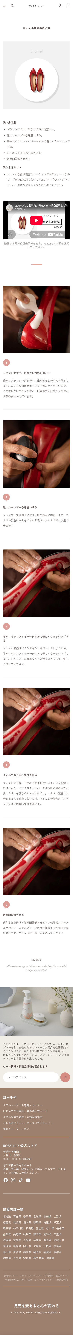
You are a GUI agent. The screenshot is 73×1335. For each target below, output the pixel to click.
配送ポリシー (62, 1275)
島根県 (17, 1246)
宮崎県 (27, 1258)
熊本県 (7, 1258)
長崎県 (57, 1252)
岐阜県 (27, 1234)
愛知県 (47, 1234)
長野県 (17, 1234)
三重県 (57, 1234)
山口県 (47, 1246)
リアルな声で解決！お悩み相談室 (22, 1117)
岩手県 (27, 1216)
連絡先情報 (62, 1279)
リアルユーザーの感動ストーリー (22, 1105)
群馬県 (37, 1222)
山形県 (57, 1216)
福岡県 (37, 1252)
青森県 (17, 1216)
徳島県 (57, 1246)
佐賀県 (47, 1252)
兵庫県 (37, 1240)
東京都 (7, 1228)
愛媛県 (17, 1252)
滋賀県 (7, 1240)
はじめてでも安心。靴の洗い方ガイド (25, 1111)
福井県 (60, 1228)
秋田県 (47, 1216)
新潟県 (30, 1228)
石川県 (50, 1228)
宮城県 (37, 1216)
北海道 (7, 1216)
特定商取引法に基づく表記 (18, 1279)
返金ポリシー (11, 1275)
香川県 (7, 1252)
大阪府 (27, 1240)
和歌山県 (59, 1240)
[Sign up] (65, 1077)
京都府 (17, 1240)
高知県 (27, 1252)
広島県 (37, 1246)
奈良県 (47, 1240)
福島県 (7, 1222)
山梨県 (7, 1234)
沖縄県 (50, 1258)
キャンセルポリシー (44, 1279)
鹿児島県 (38, 1258)
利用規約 (48, 1275)
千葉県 (57, 1222)
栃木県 (27, 1222)
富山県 (40, 1228)
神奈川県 (18, 1228)
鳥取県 (7, 1246)
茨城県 (17, 1222)
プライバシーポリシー (31, 1275)
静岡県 (37, 1234)
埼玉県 (47, 1222)
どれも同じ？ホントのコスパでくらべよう (28, 1123)
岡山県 (27, 1246)
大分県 (17, 1258)
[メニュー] (4, 5)
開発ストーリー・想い (16, 1129)
